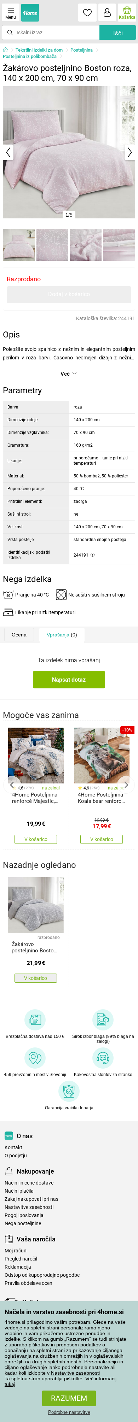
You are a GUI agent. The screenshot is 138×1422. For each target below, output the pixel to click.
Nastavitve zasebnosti (75, 1373)
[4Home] (8, 50)
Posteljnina (81, 50)
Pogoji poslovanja (24, 1215)
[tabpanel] (69, 152)
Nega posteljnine (23, 1223)
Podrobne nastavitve (69, 1412)
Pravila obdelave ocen (28, 1283)
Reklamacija (18, 1267)
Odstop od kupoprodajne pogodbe (42, 1275)
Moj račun (16, 1250)
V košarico (35, 839)
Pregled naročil (21, 1259)
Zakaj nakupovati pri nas (31, 1199)
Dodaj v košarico (69, 294)
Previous (12, 785)
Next (126, 785)
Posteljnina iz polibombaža (30, 56)
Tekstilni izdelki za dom (39, 50)
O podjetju (16, 1155)
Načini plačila (19, 1191)
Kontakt (13, 1147)
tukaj (10, 1384)
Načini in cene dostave (29, 1183)
